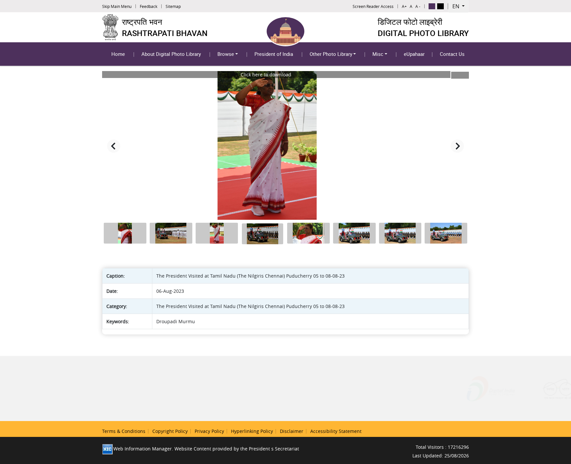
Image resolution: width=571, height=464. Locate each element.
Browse (225, 54)
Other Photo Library (331, 54)
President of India (273, 54)
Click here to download (284, 75)
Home (118, 54)
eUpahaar (414, 54)
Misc (377, 54)
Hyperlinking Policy (252, 431)
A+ (404, 6)
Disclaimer (291, 431)
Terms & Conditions (123, 431)
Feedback (148, 6)
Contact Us (452, 54)
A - (417, 6)
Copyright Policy (170, 431)
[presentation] (113, 146)
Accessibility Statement (336, 431)
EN (456, 6)
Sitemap (173, 6)
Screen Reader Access (373, 6)
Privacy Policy (209, 431)
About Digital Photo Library (171, 54)
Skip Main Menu (117, 6)
